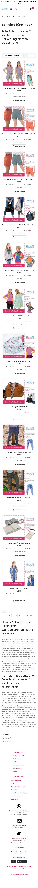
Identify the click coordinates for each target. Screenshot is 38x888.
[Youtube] (21, 852)
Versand (29, 94)
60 (31, 615)
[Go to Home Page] (2, 16)
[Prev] (6, 615)
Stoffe (31, 641)
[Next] (34, 615)
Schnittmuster (25, 660)
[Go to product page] (19, 73)
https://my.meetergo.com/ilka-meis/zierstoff (19, 842)
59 (27, 615)
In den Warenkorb (20, 100)
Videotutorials (22, 662)
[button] (16, 9)
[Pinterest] (16, 852)
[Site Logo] (5, 9)
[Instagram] (25, 852)
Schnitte (4, 738)
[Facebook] (11, 852)
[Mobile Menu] (11, 9)
